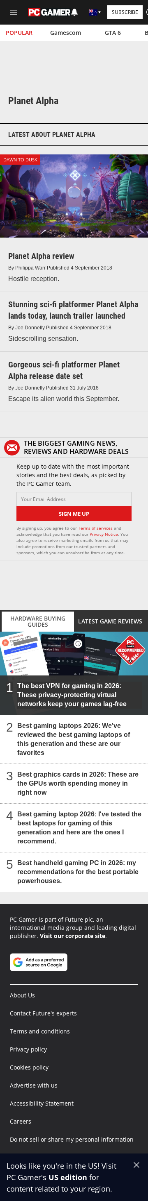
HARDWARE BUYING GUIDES (37, 621)
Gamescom (65, 32)
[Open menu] (13, 12)
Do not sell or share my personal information (72, 1139)
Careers (20, 1121)
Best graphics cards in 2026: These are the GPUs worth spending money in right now (78, 782)
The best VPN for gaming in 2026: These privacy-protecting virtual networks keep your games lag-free (72, 694)
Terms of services (96, 528)
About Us (22, 995)
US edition (68, 1177)
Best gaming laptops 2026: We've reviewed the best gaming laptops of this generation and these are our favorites (73, 739)
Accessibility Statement (42, 1103)
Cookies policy (29, 1067)
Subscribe (125, 12)
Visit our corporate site (72, 936)
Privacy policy (28, 1049)
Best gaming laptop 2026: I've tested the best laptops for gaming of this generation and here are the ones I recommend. (79, 827)
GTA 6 (113, 32)
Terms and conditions (40, 1031)
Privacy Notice (104, 534)
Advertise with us (34, 1085)
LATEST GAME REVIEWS (110, 621)
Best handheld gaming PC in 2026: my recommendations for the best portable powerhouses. (78, 871)
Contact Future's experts (43, 1013)
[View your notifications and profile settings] (74, 12)
